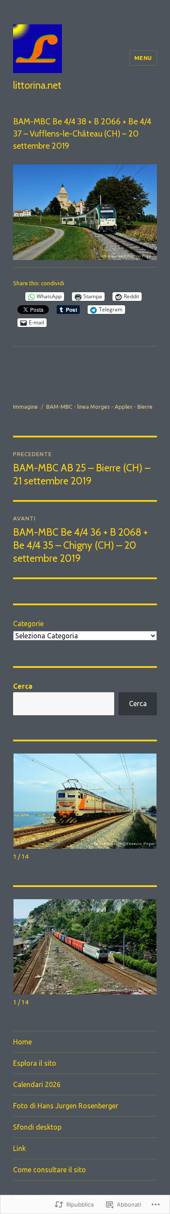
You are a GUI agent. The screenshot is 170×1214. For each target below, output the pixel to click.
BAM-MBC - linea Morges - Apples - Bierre (99, 407)
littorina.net (37, 85)
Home (22, 1042)
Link (19, 1148)
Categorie (28, 623)
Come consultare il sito (49, 1170)
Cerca (22, 686)
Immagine (25, 407)
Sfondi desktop (37, 1127)
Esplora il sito (34, 1063)
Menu (143, 58)
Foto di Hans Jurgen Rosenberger (65, 1106)
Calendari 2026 (37, 1084)
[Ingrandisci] (145, 175)
